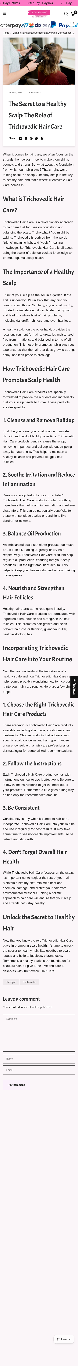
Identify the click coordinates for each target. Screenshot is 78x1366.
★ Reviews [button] (74, 687)
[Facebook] (20, 138)
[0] (72, 13)
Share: (12, 138)
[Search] (66, 13)
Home (6, 33)
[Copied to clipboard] (42, 138)
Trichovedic (29, 982)
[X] (26, 138)
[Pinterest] (31, 138)
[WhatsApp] (36, 138)
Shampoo (11, 982)
